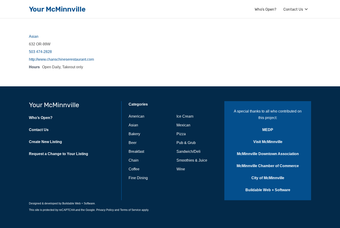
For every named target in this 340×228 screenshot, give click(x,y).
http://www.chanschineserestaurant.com (61, 59)
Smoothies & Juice (191, 160)
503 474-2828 (40, 52)
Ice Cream (184, 116)
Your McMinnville (54, 105)
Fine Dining (138, 178)
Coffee (134, 169)
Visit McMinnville (267, 142)
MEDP (267, 130)
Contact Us (39, 130)
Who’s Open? (41, 118)
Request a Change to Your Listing (58, 154)
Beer (132, 143)
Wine (180, 169)
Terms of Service (130, 210)
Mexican (183, 125)
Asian (33, 36)
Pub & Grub (186, 143)
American (136, 116)
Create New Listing (45, 142)
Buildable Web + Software (267, 190)
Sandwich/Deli (188, 151)
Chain (134, 160)
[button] (306, 9)
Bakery (134, 134)
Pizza (181, 134)
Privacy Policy (105, 210)
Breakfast (136, 151)
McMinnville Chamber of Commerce (268, 166)
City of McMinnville (267, 178)
